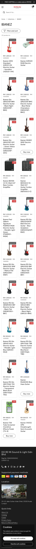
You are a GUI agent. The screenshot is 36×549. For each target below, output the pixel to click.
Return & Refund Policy (10, 523)
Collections (11, 19)
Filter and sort (12, 31)
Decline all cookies (18, 544)
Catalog (4, 515)
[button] (32, 7)
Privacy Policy (6, 520)
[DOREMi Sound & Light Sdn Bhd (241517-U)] (17, 7)
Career (4, 518)
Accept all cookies (18, 538)
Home (3, 19)
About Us (5, 512)
